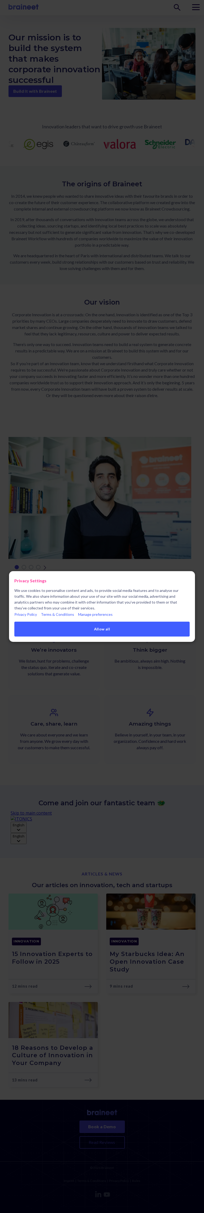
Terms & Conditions (57, 614)
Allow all (102, 629)
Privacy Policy (25, 614)
